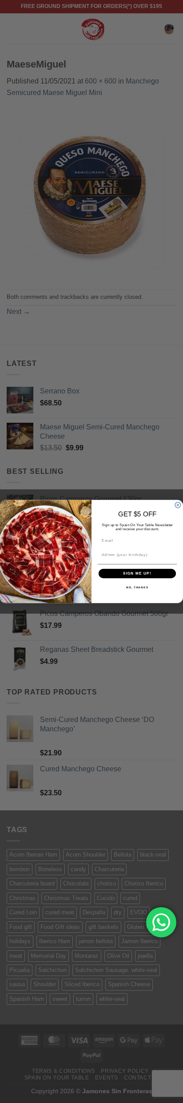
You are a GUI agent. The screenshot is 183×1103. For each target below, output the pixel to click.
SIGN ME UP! (137, 573)
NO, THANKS (137, 587)
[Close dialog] (178, 505)
